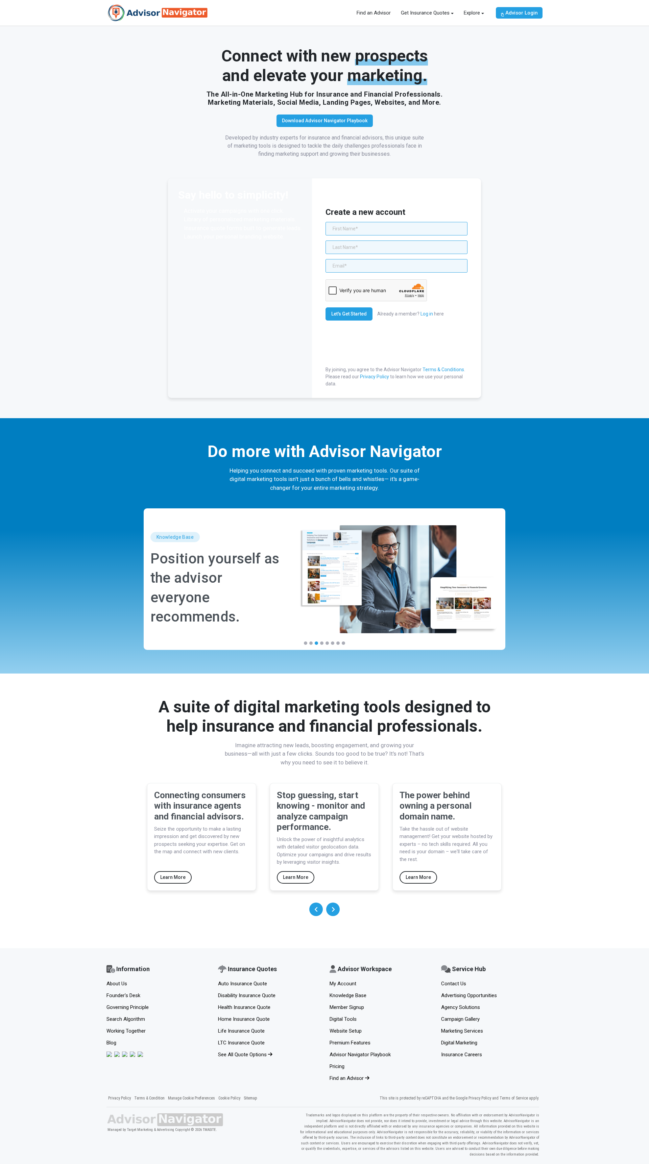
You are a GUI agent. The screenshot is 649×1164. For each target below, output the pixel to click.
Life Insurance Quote (241, 1031)
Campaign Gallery (460, 1019)
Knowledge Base (348, 995)
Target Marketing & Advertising (150, 1130)
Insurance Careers (461, 1055)
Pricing (337, 1066)
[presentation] (316, 909)
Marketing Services (462, 1031)
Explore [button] (472, 13)
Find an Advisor (374, 13)
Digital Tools (343, 1019)
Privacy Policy (374, 376)
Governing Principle (127, 1007)
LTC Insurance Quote (241, 1043)
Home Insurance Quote (244, 1019)
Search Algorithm (125, 1019)
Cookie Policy (229, 1098)
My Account (343, 984)
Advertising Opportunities (469, 995)
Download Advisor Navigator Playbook (324, 120)
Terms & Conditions (443, 369)
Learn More (173, 877)
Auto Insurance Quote (242, 984)
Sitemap (250, 1098)
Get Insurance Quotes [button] (425, 13)
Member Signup (347, 1007)
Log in (426, 314)
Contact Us (453, 984)
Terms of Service (514, 1098)
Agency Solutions (460, 1007)
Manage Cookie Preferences (191, 1098)
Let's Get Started (349, 314)
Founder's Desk (123, 995)
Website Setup (346, 1031)
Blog (111, 1043)
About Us (116, 984)
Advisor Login (521, 13)
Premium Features (350, 1043)
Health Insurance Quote (244, 1007)
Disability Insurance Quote (246, 995)
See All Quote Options (243, 1055)
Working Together (126, 1031)
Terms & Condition (149, 1098)
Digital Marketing (459, 1043)
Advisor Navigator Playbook (360, 1055)
